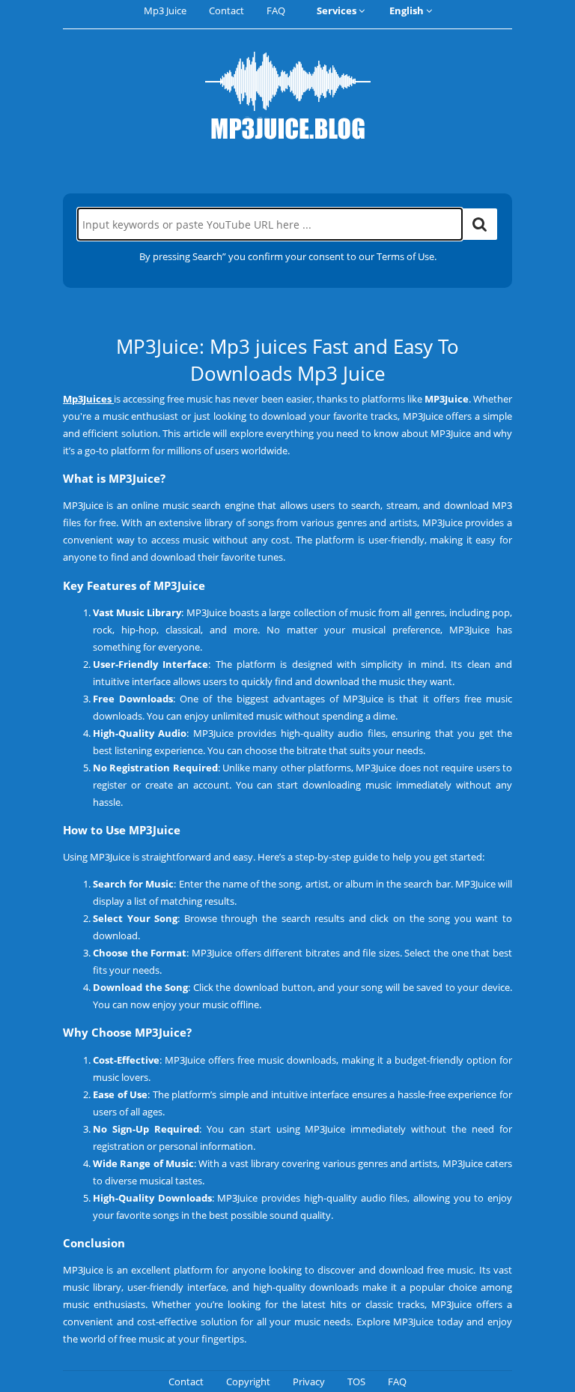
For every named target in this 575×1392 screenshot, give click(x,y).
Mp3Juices (87, 399)
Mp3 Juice (165, 10)
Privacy (309, 1381)
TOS (356, 1381)
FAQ (276, 10)
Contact (226, 10)
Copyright (248, 1381)
